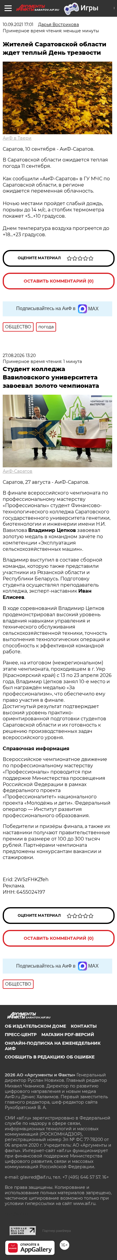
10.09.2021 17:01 (18, 24)
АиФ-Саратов (17, 471)
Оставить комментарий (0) (59, 281)
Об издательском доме (35, 1026)
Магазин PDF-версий (67, 1034)
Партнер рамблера (56, 1230)
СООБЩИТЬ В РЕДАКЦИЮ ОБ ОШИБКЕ (49, 1057)
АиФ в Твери (17, 138)
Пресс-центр (21, 1034)
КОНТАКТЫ (84, 1026)
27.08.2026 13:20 (19, 355)
